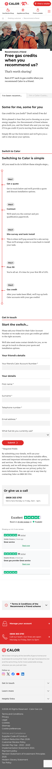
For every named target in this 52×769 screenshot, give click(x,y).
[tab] (13, 95)
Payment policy (9, 751)
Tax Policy (6, 762)
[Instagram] (3, 674)
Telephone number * (12, 407)
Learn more (8, 691)
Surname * (7, 396)
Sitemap (6, 726)
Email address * (9, 419)
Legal (4, 720)
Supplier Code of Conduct (14, 736)
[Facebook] (13, 674)
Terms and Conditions (12, 714)
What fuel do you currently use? (17, 431)
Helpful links (8, 699)
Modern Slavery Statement (15, 760)
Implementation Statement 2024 (18, 748)
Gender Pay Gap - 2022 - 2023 (16, 745)
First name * (8, 384)
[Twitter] (8, 674)
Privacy (5, 717)
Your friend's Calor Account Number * (20, 363)
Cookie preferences (11, 728)
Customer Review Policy (14, 742)
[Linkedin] (22, 674)
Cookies (6, 723)
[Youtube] (17, 674)
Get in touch (8, 683)
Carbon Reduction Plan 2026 (16, 739)
